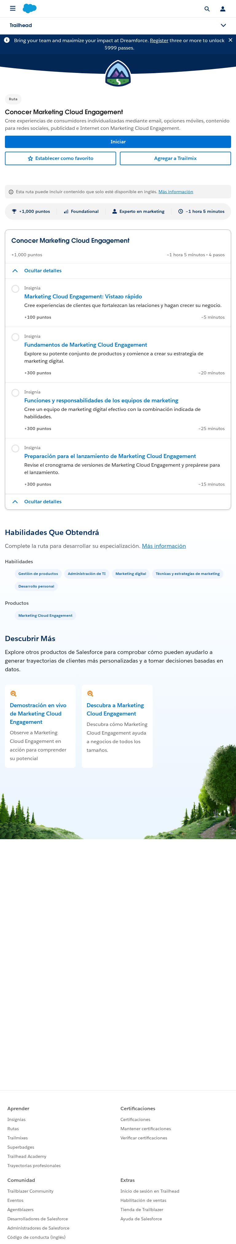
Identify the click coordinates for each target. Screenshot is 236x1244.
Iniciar (118, 141)
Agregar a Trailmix (175, 158)
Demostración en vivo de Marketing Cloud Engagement (38, 713)
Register (159, 40)
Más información (176, 191)
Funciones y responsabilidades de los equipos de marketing (101, 400)
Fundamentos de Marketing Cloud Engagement (85, 344)
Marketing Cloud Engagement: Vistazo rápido (83, 296)
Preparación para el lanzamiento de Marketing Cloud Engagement (110, 456)
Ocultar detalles (42, 270)
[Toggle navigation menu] (223, 25)
